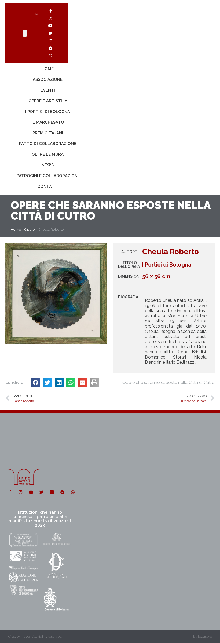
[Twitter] (50, 33)
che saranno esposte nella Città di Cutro (111, 210)
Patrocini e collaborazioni (48, 175)
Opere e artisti (45, 100)
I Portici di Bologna (47, 111)
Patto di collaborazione (47, 143)
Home (48, 68)
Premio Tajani (47, 133)
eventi (48, 90)
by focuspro (202, 636)
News (48, 165)
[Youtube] (50, 25)
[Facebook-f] (50, 10)
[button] (35, 382)
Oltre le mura (48, 154)
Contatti (47, 186)
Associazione (48, 79)
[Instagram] (50, 18)
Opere (28, 205)
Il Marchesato (47, 122)
